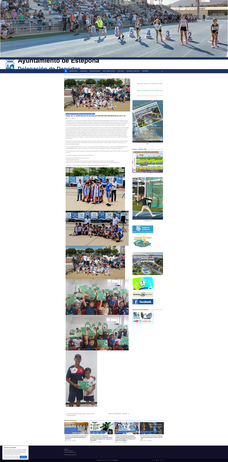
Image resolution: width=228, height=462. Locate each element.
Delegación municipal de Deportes (71, 428)
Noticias (78, 431)
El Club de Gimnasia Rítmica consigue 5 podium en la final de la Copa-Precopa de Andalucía (80, 414)
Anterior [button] (134, 121)
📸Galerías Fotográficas (132, 71)
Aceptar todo (23, 457)
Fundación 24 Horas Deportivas (71, 431)
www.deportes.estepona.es (93, 165)
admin (74, 118)
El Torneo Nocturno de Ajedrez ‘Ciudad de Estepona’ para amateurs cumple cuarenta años (151, 437)
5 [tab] (149, 220)
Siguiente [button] (161, 121)
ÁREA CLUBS (120, 71)
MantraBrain (115, 460)
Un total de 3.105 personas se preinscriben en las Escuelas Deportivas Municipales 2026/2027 (76, 437)
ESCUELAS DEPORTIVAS (94, 71)
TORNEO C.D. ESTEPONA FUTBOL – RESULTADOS (117, 413)
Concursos (92, 431)
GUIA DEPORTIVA (83, 71)
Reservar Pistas (73, 71)
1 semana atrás (69, 440)
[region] (15, 453)
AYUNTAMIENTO (145, 71)
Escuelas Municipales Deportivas (71, 429)
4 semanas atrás (119, 442)
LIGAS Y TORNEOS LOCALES (108, 71)
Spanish (203, 0)
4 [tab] (148, 220)
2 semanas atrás (94, 442)
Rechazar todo (15, 457)
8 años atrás (69, 118)
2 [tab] (148, 143)
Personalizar (7, 457)
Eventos (109, 431)
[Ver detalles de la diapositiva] (147, 121)
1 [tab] (144, 220)
